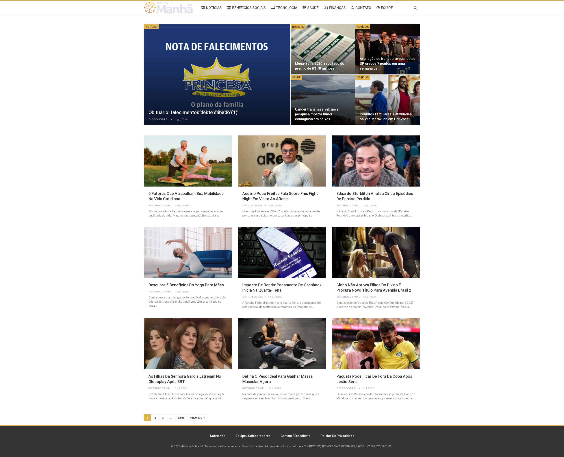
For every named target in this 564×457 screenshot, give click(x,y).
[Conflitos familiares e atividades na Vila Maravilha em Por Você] (387, 100)
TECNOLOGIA (286, 8)
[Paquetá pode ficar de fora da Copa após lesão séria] (376, 343)
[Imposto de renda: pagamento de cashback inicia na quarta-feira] (282, 252)
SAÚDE (313, 8)
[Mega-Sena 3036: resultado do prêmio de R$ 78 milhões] (323, 49)
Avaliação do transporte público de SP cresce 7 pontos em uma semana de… (387, 63)
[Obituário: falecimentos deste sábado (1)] (217, 74)
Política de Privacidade (337, 436)
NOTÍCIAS (214, 8)
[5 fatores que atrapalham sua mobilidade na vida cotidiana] (188, 161)
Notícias (151, 26)
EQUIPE (387, 8)
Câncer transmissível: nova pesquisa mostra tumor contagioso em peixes (317, 114)
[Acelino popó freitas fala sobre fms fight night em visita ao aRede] (282, 161)
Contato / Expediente (295, 436)
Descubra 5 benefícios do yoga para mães (186, 285)
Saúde (296, 77)
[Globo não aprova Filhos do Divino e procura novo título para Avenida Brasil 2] (376, 252)
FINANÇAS (337, 8)
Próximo (196, 417)
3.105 (181, 417)
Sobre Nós (217, 436)
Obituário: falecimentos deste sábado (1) (192, 112)
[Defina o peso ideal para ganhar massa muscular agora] (282, 343)
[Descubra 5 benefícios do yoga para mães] (188, 252)
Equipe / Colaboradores (253, 436)
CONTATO (363, 8)
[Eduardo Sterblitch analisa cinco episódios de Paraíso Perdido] (376, 161)
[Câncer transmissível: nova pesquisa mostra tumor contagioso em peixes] (323, 100)
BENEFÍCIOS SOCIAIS (249, 8)
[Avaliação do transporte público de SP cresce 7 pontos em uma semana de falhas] (387, 49)
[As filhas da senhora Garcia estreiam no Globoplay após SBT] (188, 343)
